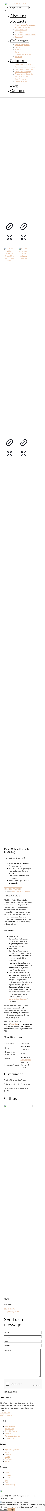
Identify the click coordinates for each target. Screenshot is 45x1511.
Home (6, 17)
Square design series (12, 1449)
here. (28, 985)
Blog (6, 1480)
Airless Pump (9, 1429)
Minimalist (8, 1461)
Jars (13, 17)
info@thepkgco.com (11, 1311)
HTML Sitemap (10, 1485)
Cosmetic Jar (16, 891)
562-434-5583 (9, 1309)
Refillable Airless (11, 1431)
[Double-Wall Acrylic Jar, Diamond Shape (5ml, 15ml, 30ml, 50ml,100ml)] (24, 126)
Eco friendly (9, 1459)
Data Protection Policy (28, 1507)
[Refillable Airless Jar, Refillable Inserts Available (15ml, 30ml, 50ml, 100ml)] (24, 342)
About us (8, 1473)
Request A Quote (13, 888)
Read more (4, 1510)
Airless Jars (9, 1434)
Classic (7, 1457)
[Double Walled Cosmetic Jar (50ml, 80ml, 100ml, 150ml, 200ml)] (9, 342)
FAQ (6, 1482)
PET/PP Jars (21, 17)
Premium (8, 1454)
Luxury (7, 1452)
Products (8, 1475)
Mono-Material (10, 1426)
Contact (7, 1477)
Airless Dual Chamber (12, 1436)
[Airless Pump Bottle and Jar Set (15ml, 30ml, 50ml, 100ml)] (9, 126)
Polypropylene (25, 1060)
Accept (11, 1510)
